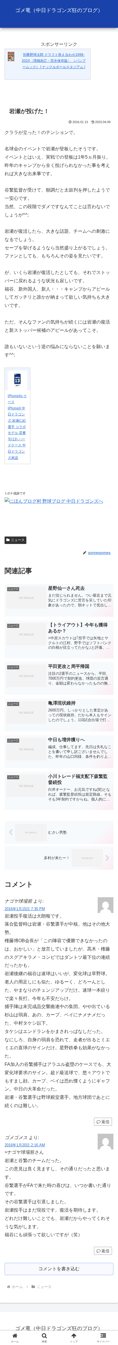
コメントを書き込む (59, 1268)
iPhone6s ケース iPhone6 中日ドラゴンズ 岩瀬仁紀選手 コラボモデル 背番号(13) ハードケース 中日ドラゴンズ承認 (17, 427)
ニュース (18, 540)
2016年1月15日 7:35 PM (25, 909)
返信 (105, 1121)
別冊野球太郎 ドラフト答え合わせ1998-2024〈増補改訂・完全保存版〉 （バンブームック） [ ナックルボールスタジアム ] (54, 61)
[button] (106, 935)
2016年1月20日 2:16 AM (25, 1145)
